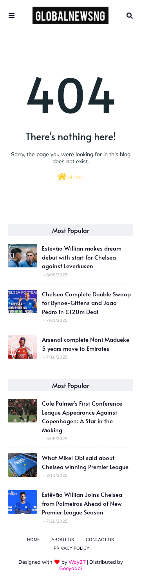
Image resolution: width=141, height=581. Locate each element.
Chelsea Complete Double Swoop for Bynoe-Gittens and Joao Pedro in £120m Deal (86, 303)
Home (75, 177)
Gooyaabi (70, 568)
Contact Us (100, 539)
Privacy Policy (71, 548)
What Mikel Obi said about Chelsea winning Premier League (85, 462)
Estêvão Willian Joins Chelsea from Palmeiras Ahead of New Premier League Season (82, 503)
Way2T (77, 562)
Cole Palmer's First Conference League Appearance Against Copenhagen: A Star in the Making (82, 416)
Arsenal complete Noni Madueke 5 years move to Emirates (85, 343)
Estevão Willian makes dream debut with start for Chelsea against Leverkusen (81, 257)
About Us (62, 539)
